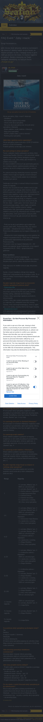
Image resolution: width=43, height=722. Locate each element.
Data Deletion (9, 403)
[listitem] (21, 356)
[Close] (39, 319)
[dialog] (21, 361)
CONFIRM (13, 396)
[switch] (35, 361)
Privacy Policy (33, 403)
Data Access (21, 403)
